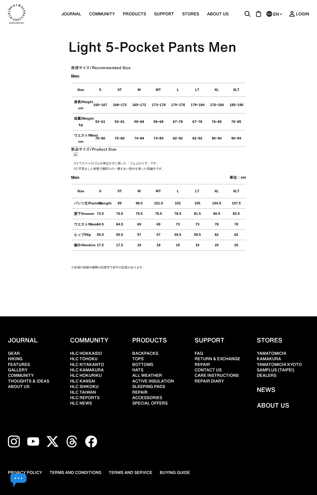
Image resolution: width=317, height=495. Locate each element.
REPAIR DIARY (209, 381)
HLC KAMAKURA (87, 370)
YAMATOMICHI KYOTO (279, 364)
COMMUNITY (102, 14)
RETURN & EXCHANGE (217, 359)
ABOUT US (218, 14)
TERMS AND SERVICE (130, 472)
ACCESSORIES (147, 398)
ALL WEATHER (147, 375)
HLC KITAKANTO (87, 364)
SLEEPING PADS (148, 386)
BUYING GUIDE (175, 472)
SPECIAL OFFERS (150, 403)
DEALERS (266, 375)
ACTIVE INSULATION (153, 381)
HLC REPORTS (85, 398)
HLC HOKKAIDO (86, 353)
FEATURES (19, 364)
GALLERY (17, 370)
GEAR (14, 353)
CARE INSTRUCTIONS (217, 375)
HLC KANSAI (82, 381)
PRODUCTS (149, 340)
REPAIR (140, 392)
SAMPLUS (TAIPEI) (275, 370)
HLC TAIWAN (83, 392)
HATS (137, 370)
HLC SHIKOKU (84, 386)
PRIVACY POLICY (25, 472)
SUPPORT (164, 14)
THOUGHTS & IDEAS (28, 381)
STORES (190, 14)
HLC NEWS (81, 403)
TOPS (138, 359)
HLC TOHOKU (84, 359)
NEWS (266, 390)
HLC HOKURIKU (86, 375)
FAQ (199, 353)
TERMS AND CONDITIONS (75, 472)
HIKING (15, 359)
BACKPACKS (145, 353)
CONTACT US (208, 370)
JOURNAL (71, 14)
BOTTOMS (142, 364)
